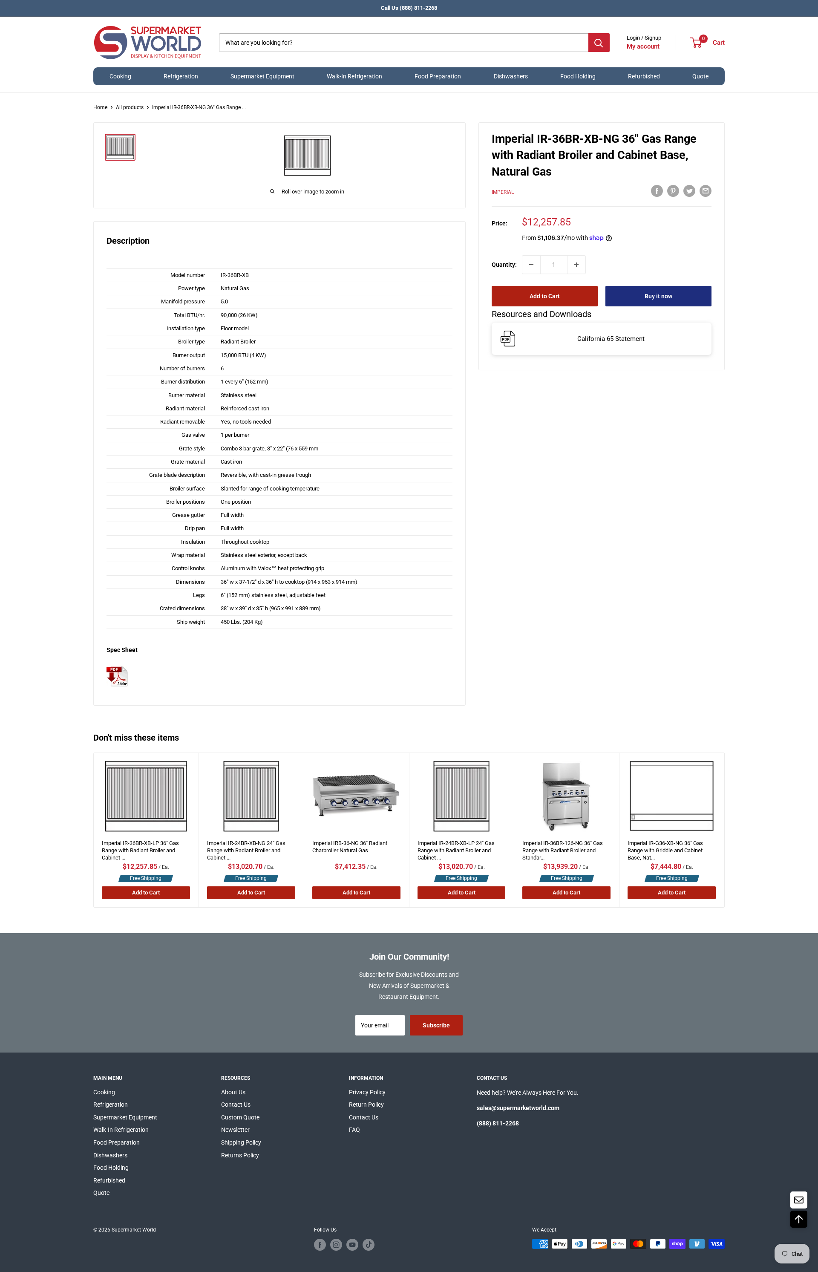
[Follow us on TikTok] (368, 1245)
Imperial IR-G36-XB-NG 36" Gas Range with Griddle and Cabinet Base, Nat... (665, 848)
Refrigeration (181, 76)
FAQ (354, 1129)
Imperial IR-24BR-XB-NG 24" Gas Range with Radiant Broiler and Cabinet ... (246, 848)
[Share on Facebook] (657, 191)
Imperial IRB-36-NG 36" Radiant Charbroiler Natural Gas (349, 847)
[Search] (599, 42)
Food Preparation (438, 76)
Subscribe (436, 1025)
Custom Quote (240, 1117)
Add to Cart (545, 296)
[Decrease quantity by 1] (531, 265)
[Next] (724, 829)
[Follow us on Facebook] (320, 1245)
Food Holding (578, 76)
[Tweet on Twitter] (689, 191)
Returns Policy (240, 1155)
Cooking (120, 76)
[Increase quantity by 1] (576, 265)
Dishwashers (511, 76)
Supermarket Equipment (262, 76)
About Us (233, 1092)
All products (130, 107)
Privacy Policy (367, 1092)
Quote (700, 76)
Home (100, 107)
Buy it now (658, 296)
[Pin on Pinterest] (673, 191)
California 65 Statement (611, 338)
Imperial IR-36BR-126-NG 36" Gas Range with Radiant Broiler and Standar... (563, 848)
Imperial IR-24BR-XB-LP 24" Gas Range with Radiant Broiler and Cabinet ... (456, 848)
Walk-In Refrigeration (354, 76)
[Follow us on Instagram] (336, 1245)
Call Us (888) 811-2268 (409, 8)
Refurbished (644, 76)
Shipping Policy (241, 1142)
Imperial (503, 192)
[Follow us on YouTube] (352, 1245)
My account (643, 46)
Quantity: (504, 264)
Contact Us (236, 1104)
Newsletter (235, 1129)
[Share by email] (705, 191)
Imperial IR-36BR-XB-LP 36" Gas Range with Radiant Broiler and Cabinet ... (140, 848)
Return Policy (366, 1104)
